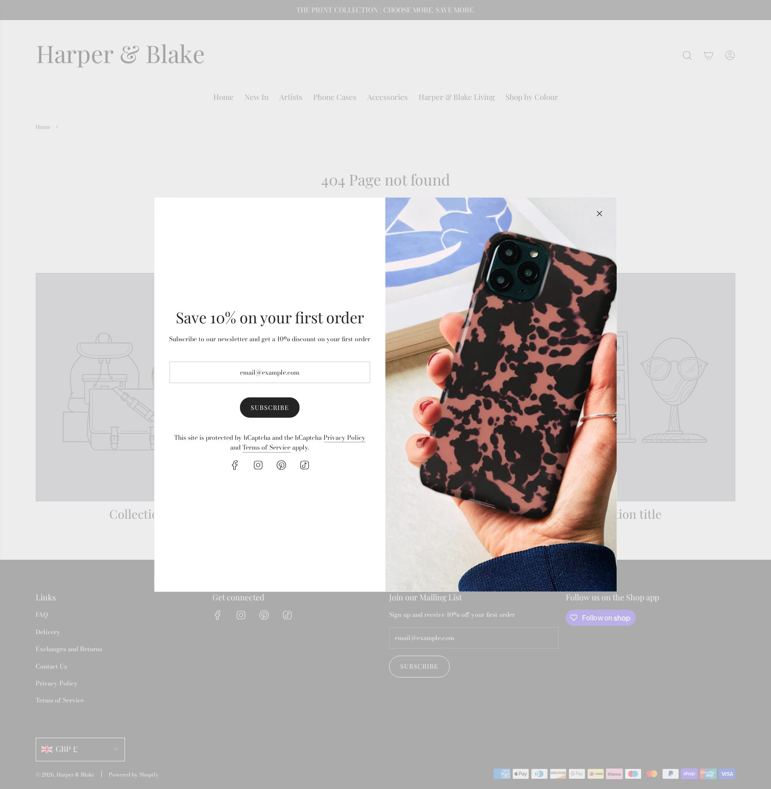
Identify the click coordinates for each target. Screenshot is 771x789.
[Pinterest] (281, 464)
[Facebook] (235, 464)
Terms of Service (266, 447)
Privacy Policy (344, 437)
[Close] (599, 213)
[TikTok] (304, 464)
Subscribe (270, 407)
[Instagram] (258, 464)
